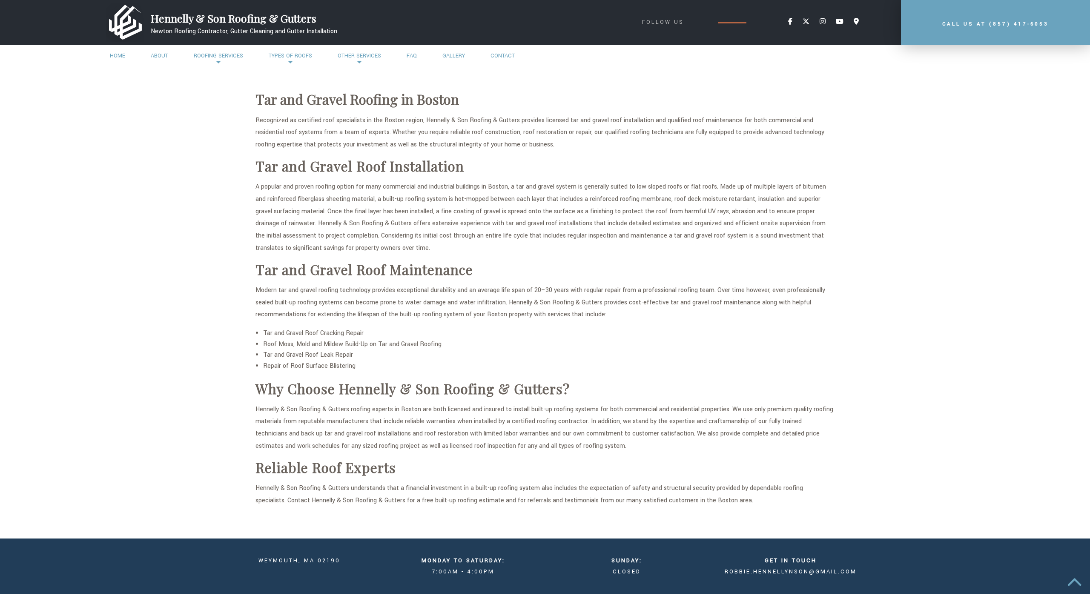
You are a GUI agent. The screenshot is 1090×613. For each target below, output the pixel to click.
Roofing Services (218, 56)
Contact (502, 56)
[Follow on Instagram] (822, 21)
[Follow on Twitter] (806, 21)
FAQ (412, 56)
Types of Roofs (290, 56)
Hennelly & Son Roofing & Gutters (233, 18)
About (159, 56)
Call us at (995, 24)
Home (117, 56)
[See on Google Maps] (856, 21)
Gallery (453, 56)
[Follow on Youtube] (840, 21)
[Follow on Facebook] (790, 21)
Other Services (359, 56)
